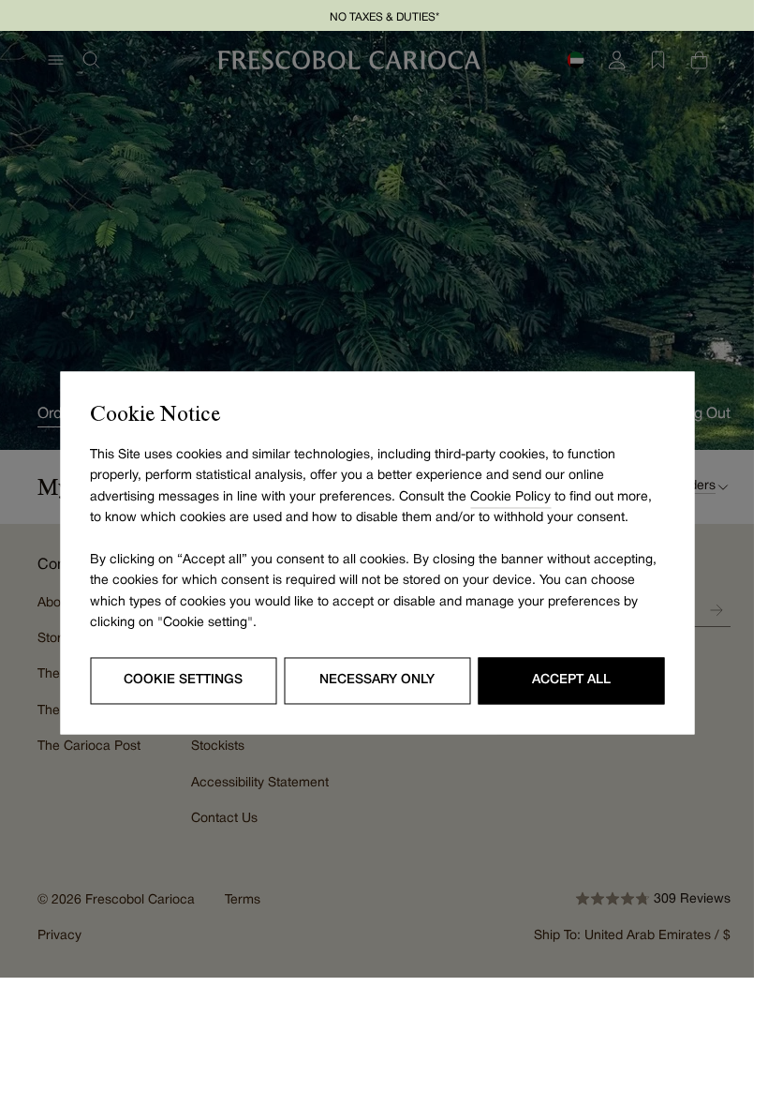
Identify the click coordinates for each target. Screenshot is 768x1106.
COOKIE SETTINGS (183, 680)
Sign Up (716, 610)
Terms (242, 900)
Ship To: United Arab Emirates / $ (632, 936)
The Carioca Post (88, 746)
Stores (56, 639)
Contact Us (224, 819)
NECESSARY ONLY (377, 680)
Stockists (217, 746)
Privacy (59, 936)
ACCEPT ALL (571, 680)
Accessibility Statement (260, 783)
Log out (704, 414)
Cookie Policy (510, 497)
